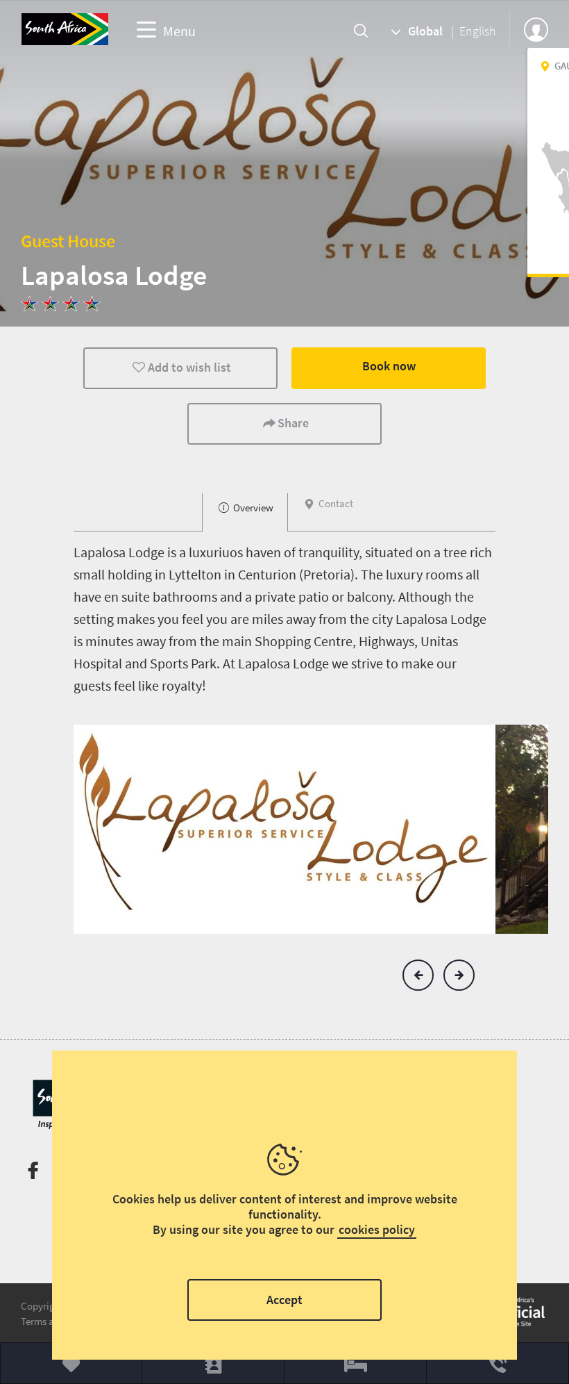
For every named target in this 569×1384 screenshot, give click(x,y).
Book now (389, 366)
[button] (418, 975)
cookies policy (377, 1229)
